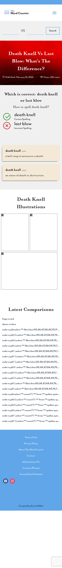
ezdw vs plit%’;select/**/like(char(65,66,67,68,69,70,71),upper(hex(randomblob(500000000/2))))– (31, 367)
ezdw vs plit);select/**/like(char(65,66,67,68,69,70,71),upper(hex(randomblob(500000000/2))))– (31, 345)
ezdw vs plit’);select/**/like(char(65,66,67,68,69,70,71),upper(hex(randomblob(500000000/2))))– (31, 383)
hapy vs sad (8, 318)
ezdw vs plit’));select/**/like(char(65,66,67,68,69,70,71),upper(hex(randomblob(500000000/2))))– (31, 378)
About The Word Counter (31, 449)
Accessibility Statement (31, 474)
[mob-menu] (54, 12)
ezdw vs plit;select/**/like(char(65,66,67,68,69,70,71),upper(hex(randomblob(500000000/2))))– (31, 329)
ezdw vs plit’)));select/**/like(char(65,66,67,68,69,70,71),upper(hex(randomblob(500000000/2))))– (31, 372)
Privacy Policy (31, 443)
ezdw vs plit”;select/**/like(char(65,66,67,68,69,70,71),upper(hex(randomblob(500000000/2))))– (31, 351)
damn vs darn (9, 324)
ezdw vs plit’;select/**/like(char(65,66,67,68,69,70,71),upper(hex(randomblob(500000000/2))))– (31, 388)
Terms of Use (31, 437)
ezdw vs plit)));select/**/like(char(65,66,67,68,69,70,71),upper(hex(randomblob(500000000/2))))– (31, 334)
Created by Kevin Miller (31, 505)
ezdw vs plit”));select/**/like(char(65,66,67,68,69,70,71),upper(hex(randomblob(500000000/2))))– (31, 356)
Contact (31, 455)
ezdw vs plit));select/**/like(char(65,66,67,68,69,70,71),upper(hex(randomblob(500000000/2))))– (31, 340)
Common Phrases (31, 468)
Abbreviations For (31, 461)
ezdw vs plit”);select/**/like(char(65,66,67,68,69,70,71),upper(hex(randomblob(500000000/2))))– (31, 361)
